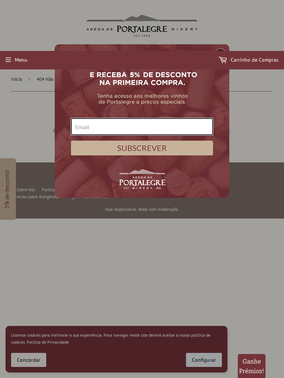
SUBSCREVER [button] (142, 147)
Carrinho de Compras (253, 59)
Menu (21, 59)
